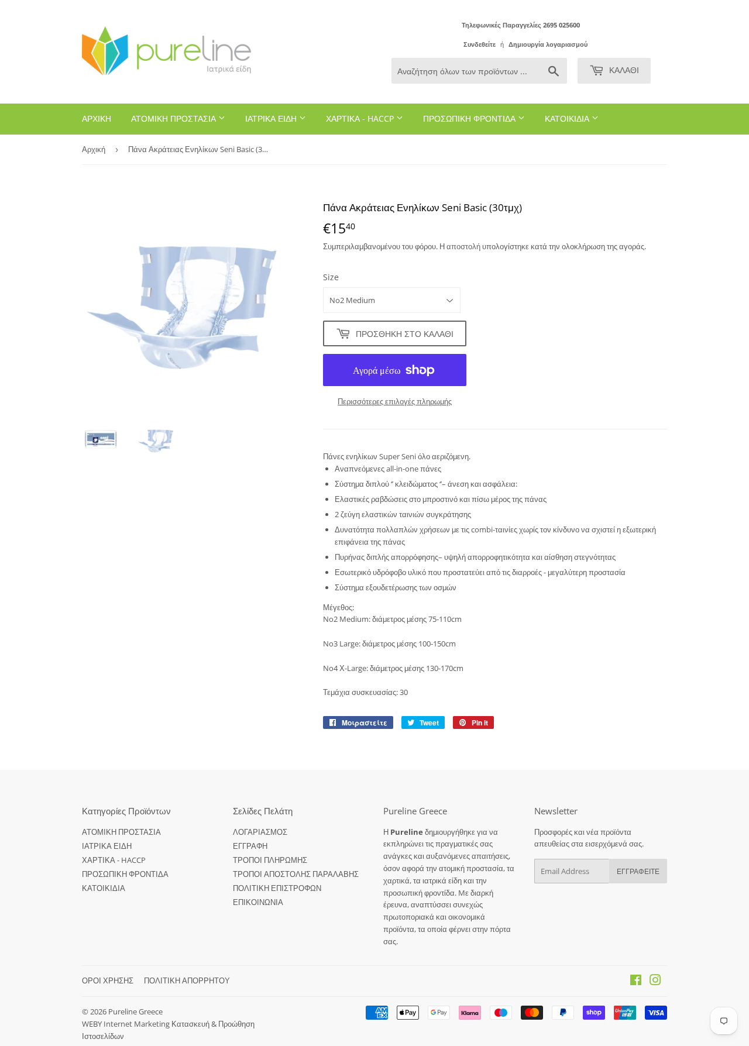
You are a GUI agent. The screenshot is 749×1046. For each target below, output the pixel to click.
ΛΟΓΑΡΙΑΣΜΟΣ (260, 832)
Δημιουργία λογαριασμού (548, 44)
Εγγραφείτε (638, 871)
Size (331, 277)
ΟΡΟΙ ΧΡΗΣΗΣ (107, 980)
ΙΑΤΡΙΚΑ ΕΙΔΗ (272, 118)
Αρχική (93, 149)
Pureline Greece (135, 1011)
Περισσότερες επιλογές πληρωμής (395, 401)
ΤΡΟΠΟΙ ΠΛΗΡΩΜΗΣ (270, 860)
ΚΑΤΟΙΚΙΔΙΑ (568, 118)
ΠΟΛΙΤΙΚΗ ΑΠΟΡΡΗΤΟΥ (187, 980)
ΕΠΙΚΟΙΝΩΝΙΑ (258, 902)
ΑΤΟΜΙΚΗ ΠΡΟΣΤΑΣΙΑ (174, 118)
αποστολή (464, 246)
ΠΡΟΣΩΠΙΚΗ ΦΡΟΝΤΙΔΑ (470, 118)
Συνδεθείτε (479, 44)
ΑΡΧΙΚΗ (96, 118)
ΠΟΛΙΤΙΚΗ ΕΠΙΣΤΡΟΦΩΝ (277, 888)
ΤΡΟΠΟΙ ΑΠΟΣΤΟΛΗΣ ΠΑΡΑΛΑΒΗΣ (296, 874)
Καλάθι (623, 69)
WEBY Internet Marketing (126, 1024)
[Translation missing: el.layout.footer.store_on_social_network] (636, 981)
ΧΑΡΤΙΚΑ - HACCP (361, 118)
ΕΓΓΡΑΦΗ (250, 846)
